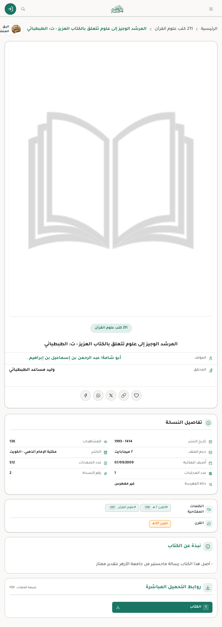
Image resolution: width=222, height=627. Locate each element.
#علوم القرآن (123, 507)
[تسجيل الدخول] (10, 9)
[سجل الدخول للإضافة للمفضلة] (136, 395)
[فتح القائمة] (211, 9)
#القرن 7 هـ (156, 507)
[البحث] (23, 9)
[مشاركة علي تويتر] (111, 395)
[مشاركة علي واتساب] (98, 395)
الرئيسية (209, 29)
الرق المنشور (6, 29)
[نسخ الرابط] (124, 395)
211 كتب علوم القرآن (174, 29)
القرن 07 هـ (160, 523)
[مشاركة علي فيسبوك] (85, 395)
